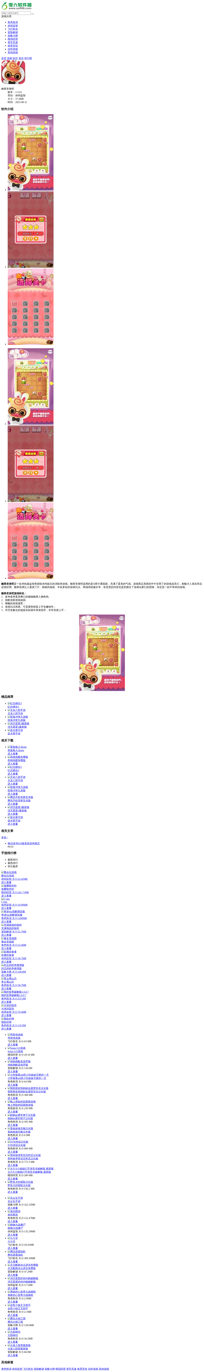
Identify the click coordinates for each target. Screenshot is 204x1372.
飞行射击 (13, 29)
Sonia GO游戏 (15, 1051)
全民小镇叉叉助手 (18, 1308)
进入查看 (13, 1044)
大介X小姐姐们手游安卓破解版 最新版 (29, 1172)
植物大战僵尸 (15, 1228)
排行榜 (28, 58)
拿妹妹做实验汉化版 (19, 1131)
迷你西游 (13, 1214)
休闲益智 (13, 25)
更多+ (4, 837)
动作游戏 (13, 49)
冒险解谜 (13, 32)
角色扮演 (13, 22)
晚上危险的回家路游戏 (20, 1105)
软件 (15, 58)
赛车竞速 (13, 42)
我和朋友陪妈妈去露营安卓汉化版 (27, 1091)
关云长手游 (14, 1201)
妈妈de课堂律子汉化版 (20, 1118)
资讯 (21, 58)
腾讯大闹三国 (15, 1321)
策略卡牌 (13, 35)
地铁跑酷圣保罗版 (18, 1064)
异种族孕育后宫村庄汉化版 (23, 1158)
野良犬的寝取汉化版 (19, 1185)
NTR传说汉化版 (17, 1145)
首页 (3, 58)
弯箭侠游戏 (14, 1038)
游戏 (9, 58)
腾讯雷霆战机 (15, 1255)
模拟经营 (13, 39)
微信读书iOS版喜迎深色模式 (24, 843)
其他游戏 (13, 52)
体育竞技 (13, 45)
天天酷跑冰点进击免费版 (22, 1268)
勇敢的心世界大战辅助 (20, 1295)
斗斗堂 (11, 1241)
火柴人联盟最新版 (18, 1348)
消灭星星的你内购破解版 (22, 1281)
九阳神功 (13, 1335)
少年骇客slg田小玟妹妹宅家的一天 (27, 1078)
